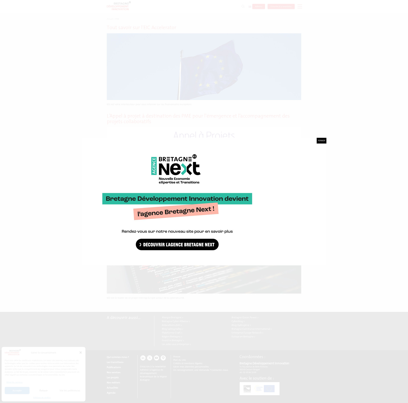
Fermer (321, 140)
